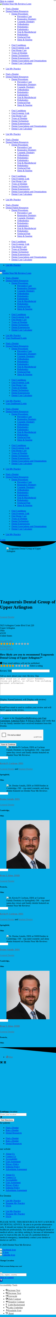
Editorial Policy (18, 721)
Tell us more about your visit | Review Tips (19, 676)
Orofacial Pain (23, 37)
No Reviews (5, 646)
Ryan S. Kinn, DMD (10, 875)
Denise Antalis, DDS (10, 799)
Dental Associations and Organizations (29, 60)
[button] (5, 1123)
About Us (10, 1154)
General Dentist (7, 617)
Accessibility (11, 1159)
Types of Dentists (19, 53)
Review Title (6, 671)
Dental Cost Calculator (21, 63)
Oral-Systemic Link (20, 48)
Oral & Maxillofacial (26, 32)
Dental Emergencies (20, 58)
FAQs (8, 1206)
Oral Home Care (19, 50)
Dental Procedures (19, 14)
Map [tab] (11, 1057)
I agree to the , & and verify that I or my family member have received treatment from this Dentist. (27, 722)
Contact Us (11, 1156)
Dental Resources (14, 1133)
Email (2, 707)
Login (2, 270)
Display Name (6, 699)
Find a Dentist (12, 8)
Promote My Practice (15, 1203)
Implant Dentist (26, 769)
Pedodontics (22, 34)
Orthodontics (23, 24)
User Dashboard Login (16, 338)
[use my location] (28, 1117)
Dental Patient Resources (17, 11)
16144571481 (6, 641)
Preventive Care (24, 16)
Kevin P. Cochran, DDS (11, 763)
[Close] (55, 0)
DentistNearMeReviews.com (28, 718)
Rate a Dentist (12, 1130)
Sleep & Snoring (24, 39)
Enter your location (8, 1111)
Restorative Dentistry (26, 19)
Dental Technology (20, 55)
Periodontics (22, 27)
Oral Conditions (18, 45)
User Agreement (13, 1161)
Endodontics (23, 29)
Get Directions (7, 1120)
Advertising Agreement (16, 1169)
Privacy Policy (34, 721)
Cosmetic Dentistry (26, 21)
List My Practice (13, 68)
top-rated (4, 757)
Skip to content (7, 1)
